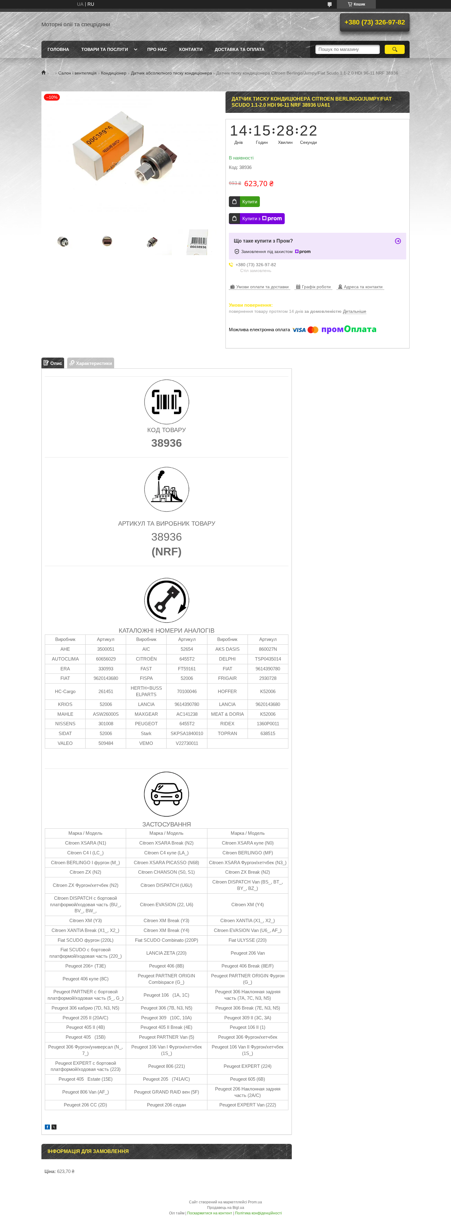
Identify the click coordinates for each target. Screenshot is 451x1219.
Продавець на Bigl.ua (225, 1208)
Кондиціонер (113, 73)
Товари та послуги (104, 49)
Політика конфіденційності (258, 1213)
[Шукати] (395, 49)
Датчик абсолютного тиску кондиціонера (171, 73)
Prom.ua (255, 1202)
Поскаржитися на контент (209, 1213)
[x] (54, 1127)
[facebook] (47, 1127)
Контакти (190, 49)
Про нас (157, 49)
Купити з (251, 218)
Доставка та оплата (239, 49)
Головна (58, 49)
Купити (249, 201)
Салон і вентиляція (77, 73)
